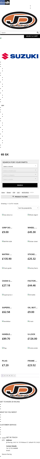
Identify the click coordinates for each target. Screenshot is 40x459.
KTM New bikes (9, 69)
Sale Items (7, 97)
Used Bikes (5, 73)
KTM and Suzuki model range (11, 66)
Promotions (5, 82)
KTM (14, 192)
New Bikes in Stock (8, 75)
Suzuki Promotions (10, 86)
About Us (5, 64)
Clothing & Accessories (9, 93)
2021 (18, 192)
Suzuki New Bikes (9, 71)
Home (3, 192)
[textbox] (20, 166)
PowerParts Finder (8, 88)
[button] (20, 105)
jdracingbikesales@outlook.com (21, 450)
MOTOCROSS (25, 192)
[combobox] (20, 166)
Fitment (9, 192)
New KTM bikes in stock (11, 77)
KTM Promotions (9, 84)
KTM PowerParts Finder (11, 91)
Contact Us (5, 102)
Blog (3, 99)
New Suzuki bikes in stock (12, 80)
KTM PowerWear (9, 95)
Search (20, 185)
